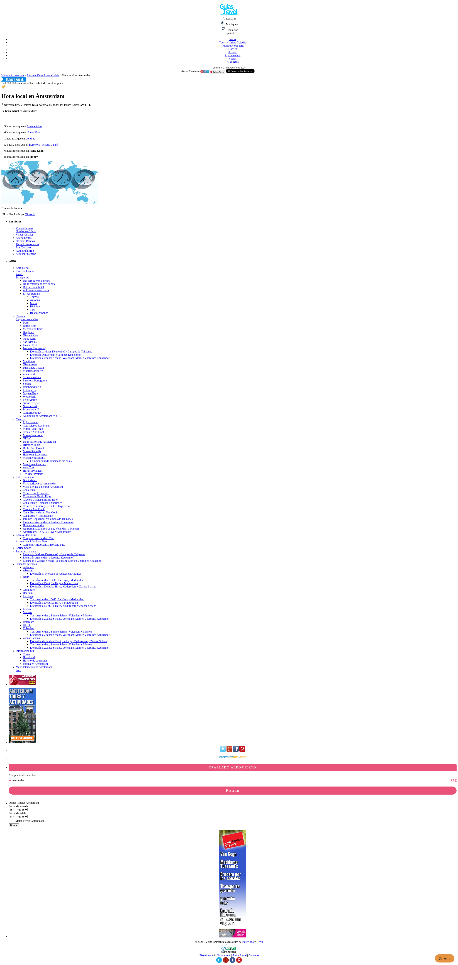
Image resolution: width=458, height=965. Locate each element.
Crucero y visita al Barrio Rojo (40, 499)
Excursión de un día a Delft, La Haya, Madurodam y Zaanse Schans (68, 641)
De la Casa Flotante (34, 448)
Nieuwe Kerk (30, 335)
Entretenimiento (25, 477)
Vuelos (233, 58)
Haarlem (28, 592)
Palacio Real (30, 345)
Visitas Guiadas (24, 234)
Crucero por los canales (36, 493)
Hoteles (232, 48)
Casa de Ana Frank (34, 431)
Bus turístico (30, 480)
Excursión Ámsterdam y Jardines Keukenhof (55, 354)
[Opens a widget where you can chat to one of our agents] (444, 958)
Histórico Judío (31, 444)
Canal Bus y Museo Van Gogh (40, 512)
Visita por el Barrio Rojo (37, 496)
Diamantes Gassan (33, 367)
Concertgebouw (32, 412)
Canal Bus (29, 489)
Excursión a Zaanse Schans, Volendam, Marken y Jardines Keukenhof (69, 357)
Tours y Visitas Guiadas (232, 42)
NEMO (27, 438)
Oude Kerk (29, 338)
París (56, 144)
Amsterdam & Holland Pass (31, 541)
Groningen (29, 589)
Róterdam (28, 621)
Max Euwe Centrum (34, 464)
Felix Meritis (30, 399)
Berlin (260, 941)
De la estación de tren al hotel (39, 283)
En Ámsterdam (31, 293)
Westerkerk (29, 396)
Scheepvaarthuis (32, 377)
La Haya (28, 596)
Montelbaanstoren (33, 370)
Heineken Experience (35, 454)
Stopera (27, 383)
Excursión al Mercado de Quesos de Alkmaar (55, 573)
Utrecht (27, 625)
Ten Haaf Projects (33, 473)
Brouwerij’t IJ (31, 409)
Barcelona (34, 144)
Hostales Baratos (25, 241)
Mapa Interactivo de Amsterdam (34, 666)
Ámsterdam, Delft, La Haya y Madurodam (47, 531)
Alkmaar (28, 570)
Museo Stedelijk (32, 451)
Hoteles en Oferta (26, 231)
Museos (20, 419)
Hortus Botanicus (33, 470)
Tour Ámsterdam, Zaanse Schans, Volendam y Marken (61, 615)
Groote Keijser (31, 403)
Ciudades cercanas (26, 563)
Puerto (19, 274)
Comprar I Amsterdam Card (38, 538)
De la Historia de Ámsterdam (39, 441)
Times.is (30, 214)
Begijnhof (28, 332)
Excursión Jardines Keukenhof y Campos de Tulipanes (61, 351)
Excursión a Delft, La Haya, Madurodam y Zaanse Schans (63, 586)
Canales (20, 316)
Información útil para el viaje (43, 75)
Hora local (29, 657)
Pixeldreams (206, 955)
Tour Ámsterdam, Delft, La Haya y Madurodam (57, 580)
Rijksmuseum (30, 422)
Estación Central (25, 271)
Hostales (232, 52)
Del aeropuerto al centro (36, 280)
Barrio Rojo (29, 325)
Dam (25, 322)
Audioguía (233, 61)
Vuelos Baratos (24, 228)
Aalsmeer (28, 567)
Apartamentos (232, 55)
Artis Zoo (28, 467)
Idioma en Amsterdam (35, 663)
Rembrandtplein (32, 386)
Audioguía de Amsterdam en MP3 (42, 415)
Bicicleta (35, 306)
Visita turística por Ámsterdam (40, 483)
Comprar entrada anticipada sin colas (51, 460)
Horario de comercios (35, 660)
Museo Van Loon (33, 435)
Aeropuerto (22, 267)
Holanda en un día (33, 525)
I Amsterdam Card (26, 535)
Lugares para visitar (27, 319)
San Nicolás (29, 341)
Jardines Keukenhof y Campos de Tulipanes (48, 518)
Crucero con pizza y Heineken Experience (47, 506)
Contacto (254, 955)
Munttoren (29, 361)
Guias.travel (223, 955)
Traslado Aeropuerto (232, 45)
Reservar (232, 790)
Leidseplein (29, 390)
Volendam (28, 628)
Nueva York (33, 132)
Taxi (32, 309)
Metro (33, 303)
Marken (27, 612)
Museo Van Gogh (33, 428)
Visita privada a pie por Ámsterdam (43, 486)
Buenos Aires (34, 126)
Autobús (35, 300)
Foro (18, 670)
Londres (30, 138)
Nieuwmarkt (30, 364)
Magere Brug (30, 393)
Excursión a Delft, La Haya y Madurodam (54, 583)
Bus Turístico (23, 247)
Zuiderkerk (29, 374)
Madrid (46, 144)
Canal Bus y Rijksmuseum (38, 515)
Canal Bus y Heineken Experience (42, 502)
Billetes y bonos (39, 312)
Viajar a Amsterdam (12, 75)
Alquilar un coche (26, 253)
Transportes (22, 277)
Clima (26, 654)
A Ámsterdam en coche (36, 290)
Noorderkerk (30, 406)
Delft (26, 576)
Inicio (232, 39)
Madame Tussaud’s (34, 457)
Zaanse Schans (31, 638)
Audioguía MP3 (25, 250)
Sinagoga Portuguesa (35, 380)
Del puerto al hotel (33, 287)
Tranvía (34, 296)
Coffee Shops (23, 547)
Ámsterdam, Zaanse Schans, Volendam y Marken (51, 528)
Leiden (27, 609)
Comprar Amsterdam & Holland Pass (44, 544)
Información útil (25, 650)
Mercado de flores (33, 328)
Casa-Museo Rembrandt (36, 425)
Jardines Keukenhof (34, 348)
